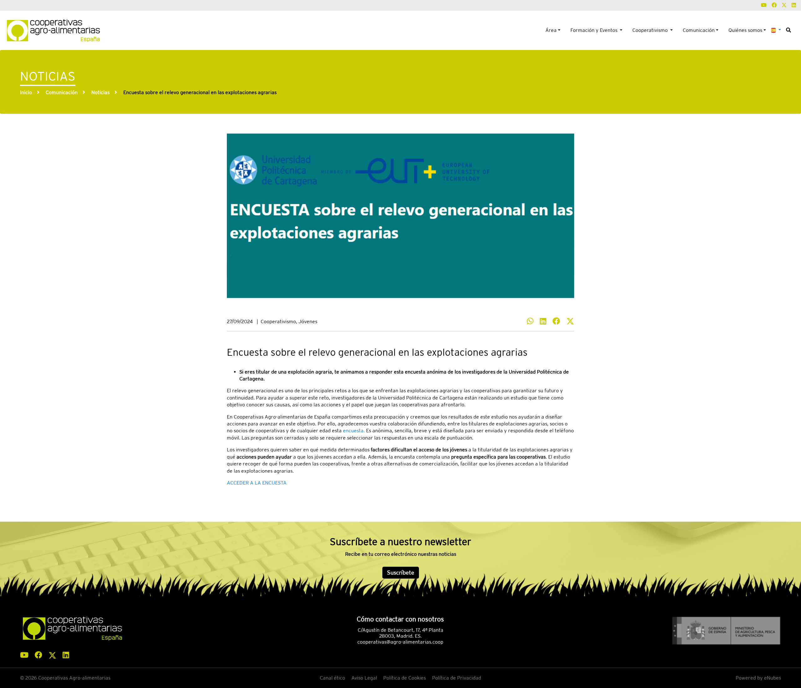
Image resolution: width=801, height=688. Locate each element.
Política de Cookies (404, 678)
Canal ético (332, 678)
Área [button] (551, 30)
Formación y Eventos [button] (594, 30)
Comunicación (62, 92)
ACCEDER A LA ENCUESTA (257, 483)
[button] (776, 30)
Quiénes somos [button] (745, 30)
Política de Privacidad (456, 678)
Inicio (26, 92)
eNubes (772, 678)
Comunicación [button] (699, 30)
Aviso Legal (364, 678)
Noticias (100, 92)
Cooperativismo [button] (650, 30)
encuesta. (354, 431)
